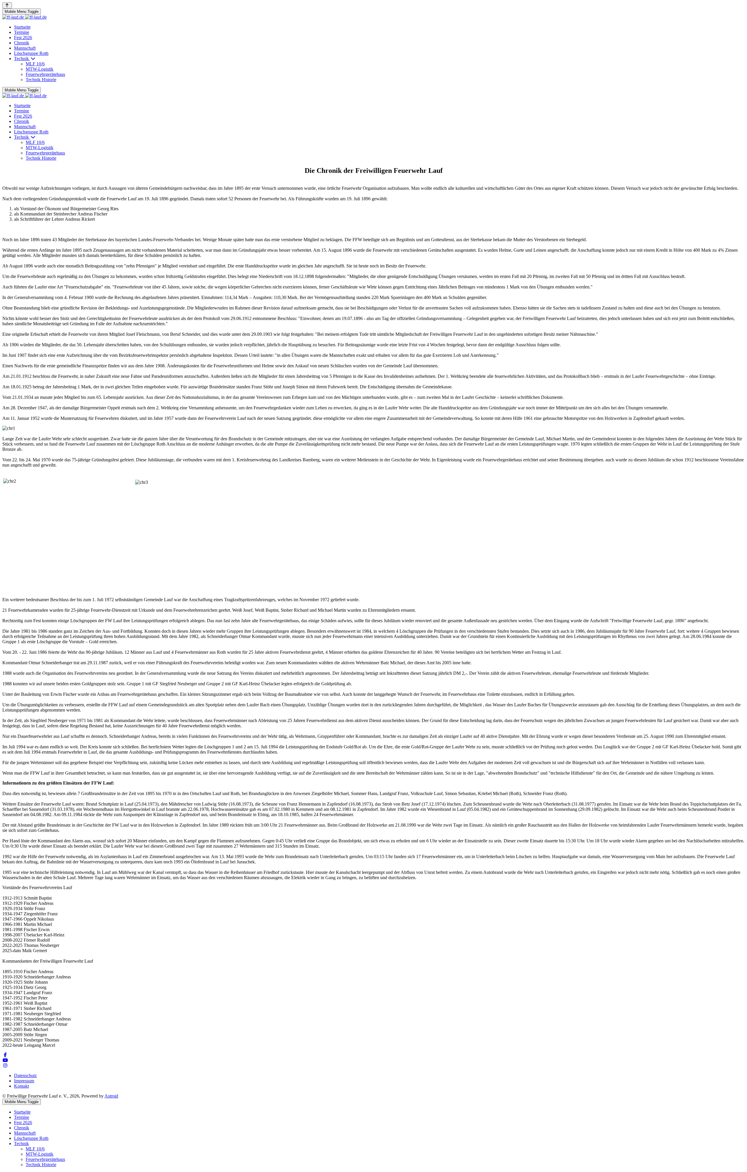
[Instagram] (5, 1065)
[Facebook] (5, 1055)
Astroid (111, 1095)
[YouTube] (5, 1060)
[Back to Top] (7, 5)
